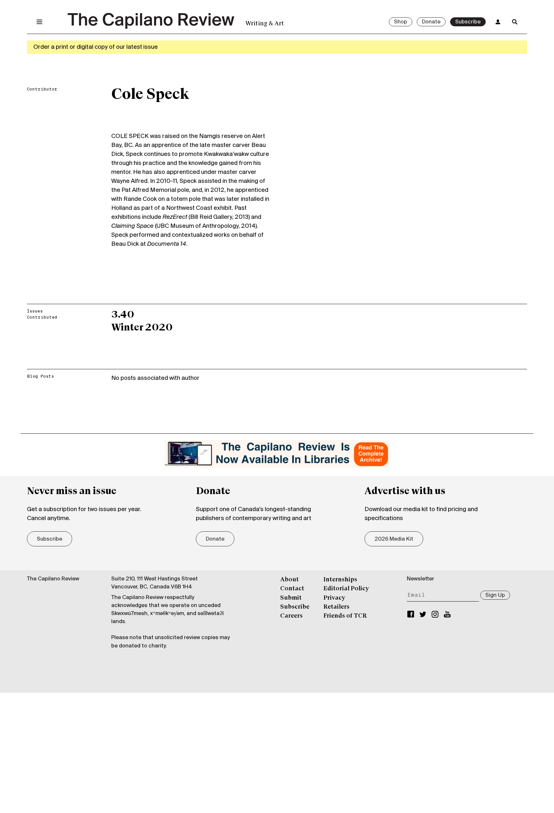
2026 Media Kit (393, 539)
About (289, 580)
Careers (291, 616)
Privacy (334, 598)
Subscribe (468, 22)
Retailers (336, 607)
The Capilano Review (53, 579)
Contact (292, 589)
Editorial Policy (346, 589)
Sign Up (495, 595)
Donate (431, 22)
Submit (291, 598)
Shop (400, 22)
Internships (340, 580)
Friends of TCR (345, 616)
